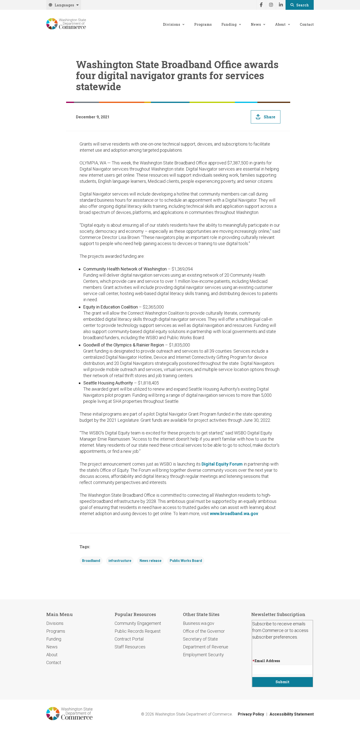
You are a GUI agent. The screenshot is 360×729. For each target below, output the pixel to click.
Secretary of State (200, 639)
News (256, 24)
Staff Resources (130, 646)
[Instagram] (271, 5)
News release (150, 561)
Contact (307, 24)
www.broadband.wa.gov (234, 513)
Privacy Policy (251, 714)
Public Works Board (186, 561)
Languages (64, 5)
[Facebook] (261, 5)
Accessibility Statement (292, 714)
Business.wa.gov (198, 623)
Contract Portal (129, 639)
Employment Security (203, 654)
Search (302, 5)
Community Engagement (138, 623)
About (280, 24)
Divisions (171, 24)
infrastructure (119, 561)
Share (269, 116)
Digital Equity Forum (222, 464)
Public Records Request (138, 631)
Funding (229, 24)
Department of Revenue (205, 646)
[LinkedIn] (281, 5)
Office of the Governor (204, 631)
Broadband (91, 561)
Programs (203, 24)
